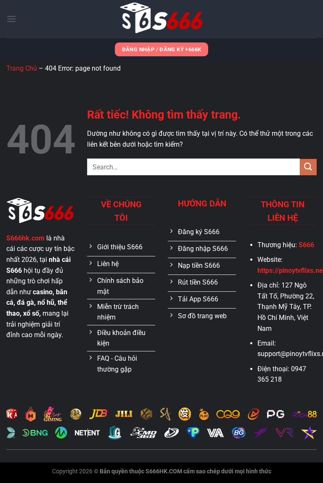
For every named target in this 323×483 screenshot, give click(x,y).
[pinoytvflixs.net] (161, 19)
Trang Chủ (21, 68)
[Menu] (11, 18)
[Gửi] (308, 167)
